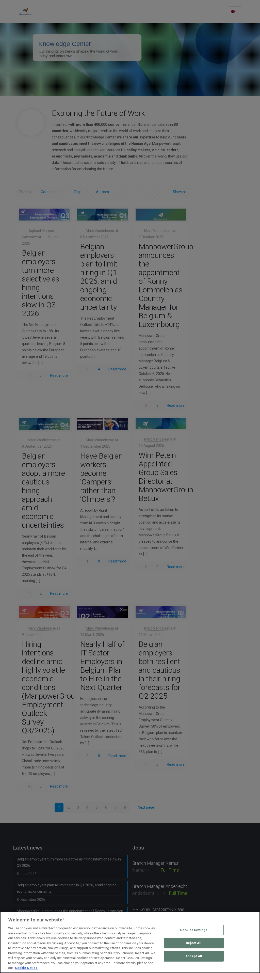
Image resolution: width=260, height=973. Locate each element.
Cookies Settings (193, 930)
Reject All (193, 943)
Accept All (193, 956)
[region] (130, 942)
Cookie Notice (26, 968)
